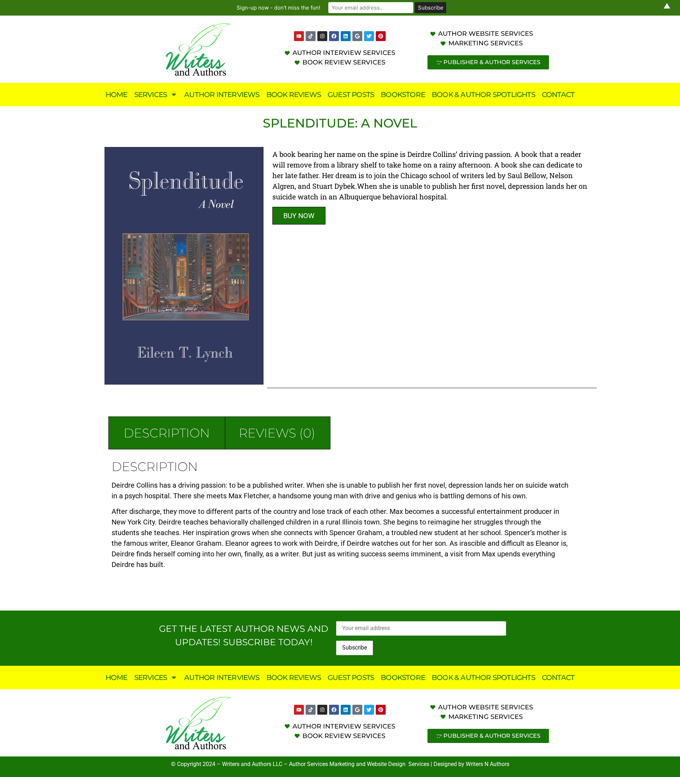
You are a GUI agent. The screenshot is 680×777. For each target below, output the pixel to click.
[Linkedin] (346, 36)
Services (150, 94)
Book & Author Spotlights (483, 94)
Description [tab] (167, 433)
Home (117, 94)
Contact (558, 94)
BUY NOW (298, 215)
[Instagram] (322, 36)
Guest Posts (351, 94)
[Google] (357, 36)
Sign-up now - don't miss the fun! (278, 7)
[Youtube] (299, 36)
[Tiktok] (311, 36)
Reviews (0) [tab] (277, 433)
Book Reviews (293, 94)
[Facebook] (334, 36)
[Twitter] (369, 36)
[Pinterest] (381, 36)
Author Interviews (221, 94)
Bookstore (403, 94)
